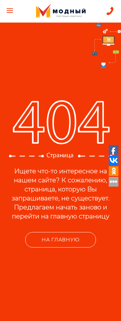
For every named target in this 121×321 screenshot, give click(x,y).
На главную (61, 240)
